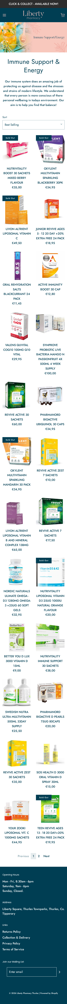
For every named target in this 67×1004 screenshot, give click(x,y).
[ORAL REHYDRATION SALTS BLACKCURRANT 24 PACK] (16, 265)
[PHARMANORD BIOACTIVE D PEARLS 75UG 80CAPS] (50, 693)
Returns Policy (11, 932)
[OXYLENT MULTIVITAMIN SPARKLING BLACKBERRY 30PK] (50, 149)
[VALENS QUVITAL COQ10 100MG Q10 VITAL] (16, 326)
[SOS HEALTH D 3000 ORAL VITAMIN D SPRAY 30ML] (50, 753)
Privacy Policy (11, 943)
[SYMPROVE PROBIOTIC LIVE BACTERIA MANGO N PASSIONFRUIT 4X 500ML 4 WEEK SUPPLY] (50, 326)
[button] (33, 124)
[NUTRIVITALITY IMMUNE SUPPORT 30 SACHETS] (50, 637)
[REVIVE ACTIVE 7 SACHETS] (50, 511)
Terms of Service (13, 949)
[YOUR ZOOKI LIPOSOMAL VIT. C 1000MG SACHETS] (16, 809)
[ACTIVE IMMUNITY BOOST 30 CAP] (50, 265)
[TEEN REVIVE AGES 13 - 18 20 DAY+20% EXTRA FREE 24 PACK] (50, 809)
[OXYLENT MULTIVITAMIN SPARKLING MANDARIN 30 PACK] (16, 451)
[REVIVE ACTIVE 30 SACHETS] (16, 395)
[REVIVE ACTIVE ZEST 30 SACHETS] (16, 753)
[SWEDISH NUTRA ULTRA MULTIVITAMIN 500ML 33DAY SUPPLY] (16, 693)
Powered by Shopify (49, 993)
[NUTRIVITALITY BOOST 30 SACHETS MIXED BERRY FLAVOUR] (16, 149)
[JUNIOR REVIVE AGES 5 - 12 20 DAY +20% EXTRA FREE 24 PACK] (50, 210)
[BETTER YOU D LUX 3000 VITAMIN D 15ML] (16, 637)
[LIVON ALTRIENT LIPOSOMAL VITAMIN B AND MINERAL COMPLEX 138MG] (16, 511)
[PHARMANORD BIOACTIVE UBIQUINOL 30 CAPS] (50, 395)
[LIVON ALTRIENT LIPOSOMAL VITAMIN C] (16, 210)
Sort (4, 117)
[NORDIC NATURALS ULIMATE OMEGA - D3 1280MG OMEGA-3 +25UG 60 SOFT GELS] (16, 572)
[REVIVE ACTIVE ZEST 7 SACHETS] (50, 451)
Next (46, 856)
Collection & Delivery (16, 937)
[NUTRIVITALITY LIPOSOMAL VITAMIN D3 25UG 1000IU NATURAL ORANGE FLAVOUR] (50, 572)
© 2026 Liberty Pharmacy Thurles (23, 993)
